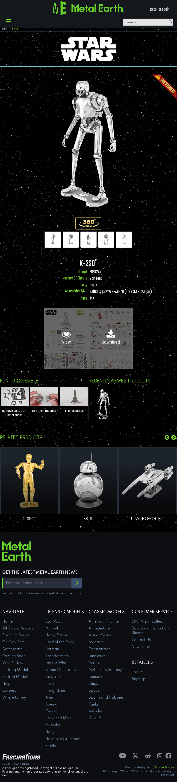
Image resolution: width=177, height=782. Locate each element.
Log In (137, 672)
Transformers (57, 656)
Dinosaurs (96, 656)
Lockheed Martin (60, 718)
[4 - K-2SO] (106, 240)
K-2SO (103, 418)
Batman (52, 649)
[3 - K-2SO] (88, 240)
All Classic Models (17, 628)
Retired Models (15, 677)
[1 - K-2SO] (53, 240)
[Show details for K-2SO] (103, 403)
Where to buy (14, 698)
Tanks (93, 704)
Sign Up (138, 679)
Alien (49, 698)
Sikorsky (52, 725)
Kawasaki (53, 677)
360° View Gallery (148, 621)
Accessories (12, 649)
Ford (49, 684)
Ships (93, 684)
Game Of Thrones (60, 670)
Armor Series (100, 635)
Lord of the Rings (60, 642)
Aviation (95, 642)
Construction (99, 649)
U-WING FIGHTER (147, 519)
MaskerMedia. (165, 767)
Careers (9, 691)
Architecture (99, 628)
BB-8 (88, 519)
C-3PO (29, 519)
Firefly (50, 746)
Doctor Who (55, 663)
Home (7, 621)
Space (94, 691)
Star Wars (54, 621)
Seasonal (96, 677)
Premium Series (15, 635)
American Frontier (104, 621)
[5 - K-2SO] (124, 240)
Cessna (51, 711)
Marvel (51, 628)
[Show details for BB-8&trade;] (88, 480)
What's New (13, 663)
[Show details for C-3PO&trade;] (29, 480)
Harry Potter (56, 635)
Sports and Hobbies (106, 698)
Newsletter (141, 647)
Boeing (51, 704)
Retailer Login (159, 9)
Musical (94, 663)
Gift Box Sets (13, 642)
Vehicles (95, 711)
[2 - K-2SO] (71, 240)
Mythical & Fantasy (105, 670)
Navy (50, 732)
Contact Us (141, 640)
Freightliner (55, 691)
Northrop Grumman (62, 739)
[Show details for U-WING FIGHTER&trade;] (147, 480)
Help (6, 684)
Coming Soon (14, 656)
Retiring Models (16, 670)
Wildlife (95, 718)
